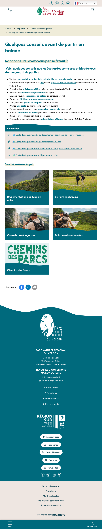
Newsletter (52, 393)
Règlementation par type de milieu (24, 198)
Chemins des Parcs (18, 270)
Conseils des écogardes (21, 235)
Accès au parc (52, 436)
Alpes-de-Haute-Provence (63, 82)
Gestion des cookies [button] (51, 486)
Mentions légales (51, 495)
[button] (9, 9)
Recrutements (52, 404)
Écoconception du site (51, 505)
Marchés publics (52, 398)
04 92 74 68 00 (53, 452)
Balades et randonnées (69, 235)
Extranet (53, 460)
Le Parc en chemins (66, 196)
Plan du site (51, 491)
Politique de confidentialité (51, 500)
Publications (52, 387)
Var (42, 82)
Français (82, 3)
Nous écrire (53, 444)
